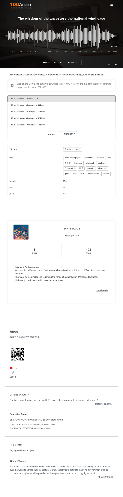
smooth (106, 173)
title (74, 173)
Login (12, 372)
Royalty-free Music (73, 149)
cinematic (102, 168)
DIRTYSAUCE (72, 228)
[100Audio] (20, 7)
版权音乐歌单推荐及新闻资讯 (24, 337)
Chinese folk (70, 168)
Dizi (82, 173)
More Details (102, 290)
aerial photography (73, 158)
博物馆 (67, 163)
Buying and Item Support (22, 450)
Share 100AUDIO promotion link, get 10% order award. (36, 419)
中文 (15, 367)
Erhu (110, 158)
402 (88, 249)
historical (78, 163)
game (67, 173)
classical (90, 163)
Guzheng (101, 163)
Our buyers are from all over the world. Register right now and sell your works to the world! (54, 400)
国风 (81, 168)
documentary (93, 173)
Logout (13, 376)
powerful (90, 168)
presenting (88, 158)
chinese (100, 158)
